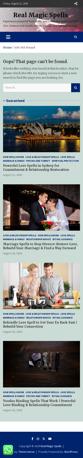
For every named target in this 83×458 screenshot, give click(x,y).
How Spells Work (13, 156)
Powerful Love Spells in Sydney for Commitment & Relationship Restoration (36, 168)
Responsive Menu (76, 3)
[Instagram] (38, 439)
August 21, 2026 (12, 175)
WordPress (71, 452)
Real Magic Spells (40, 15)
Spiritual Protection (65, 160)
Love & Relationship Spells (42, 156)
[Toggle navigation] (8, 37)
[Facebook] (32, 439)
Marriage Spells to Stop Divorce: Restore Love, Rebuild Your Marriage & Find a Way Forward (40, 246)
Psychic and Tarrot (38, 160)
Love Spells (67, 156)
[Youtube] (50, 439)
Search (75, 87)
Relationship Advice (38, 239)
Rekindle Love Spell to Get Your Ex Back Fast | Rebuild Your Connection (40, 324)
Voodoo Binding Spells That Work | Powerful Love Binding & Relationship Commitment (39, 403)
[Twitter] (44, 439)
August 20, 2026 (12, 253)
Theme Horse (27, 452)
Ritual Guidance (63, 239)
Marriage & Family (14, 160)
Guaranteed (15, 100)
